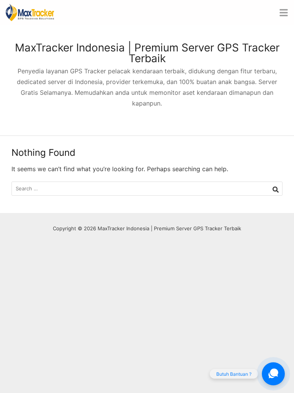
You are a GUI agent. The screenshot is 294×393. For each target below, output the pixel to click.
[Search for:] (147, 189)
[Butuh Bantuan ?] (273, 373)
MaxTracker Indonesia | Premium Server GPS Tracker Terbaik (147, 53)
